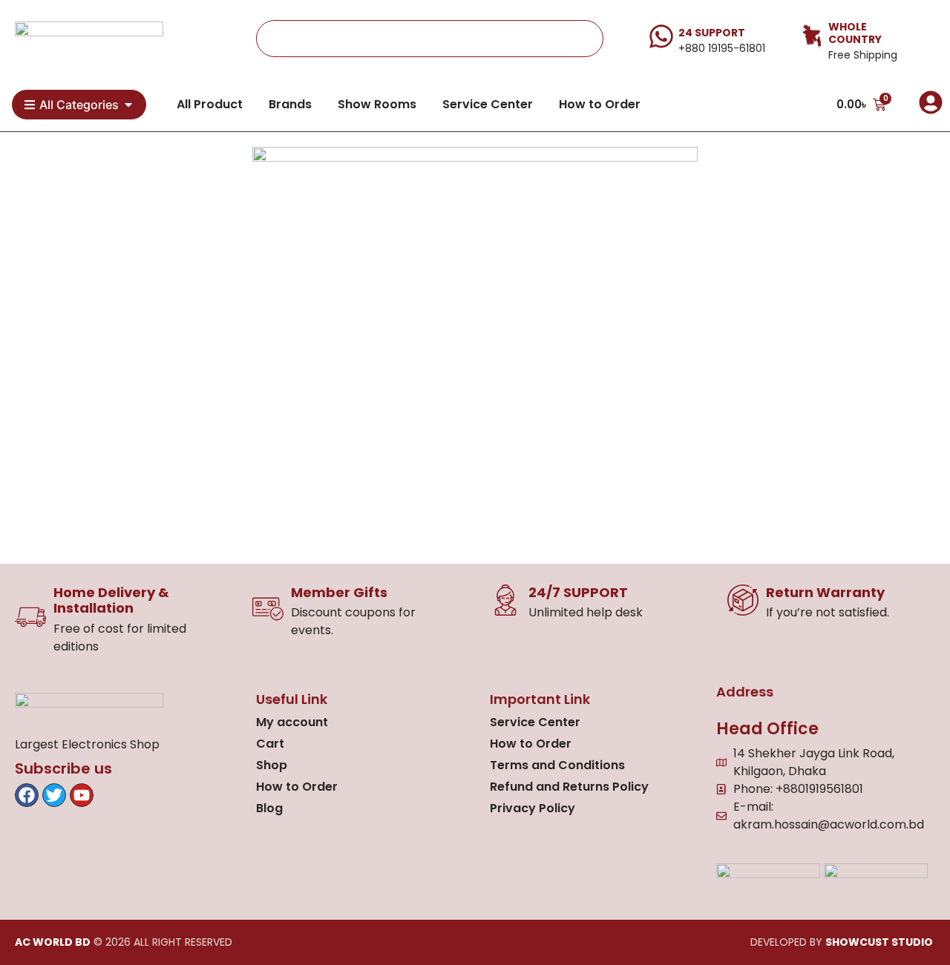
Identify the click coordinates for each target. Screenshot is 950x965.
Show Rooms (377, 104)
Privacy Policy (532, 808)
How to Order (600, 104)
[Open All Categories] (128, 104)
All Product (210, 104)
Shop (271, 765)
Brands (290, 104)
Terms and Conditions (557, 765)
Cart (270, 743)
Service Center (487, 104)
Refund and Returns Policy (569, 786)
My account (292, 722)
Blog (269, 808)
